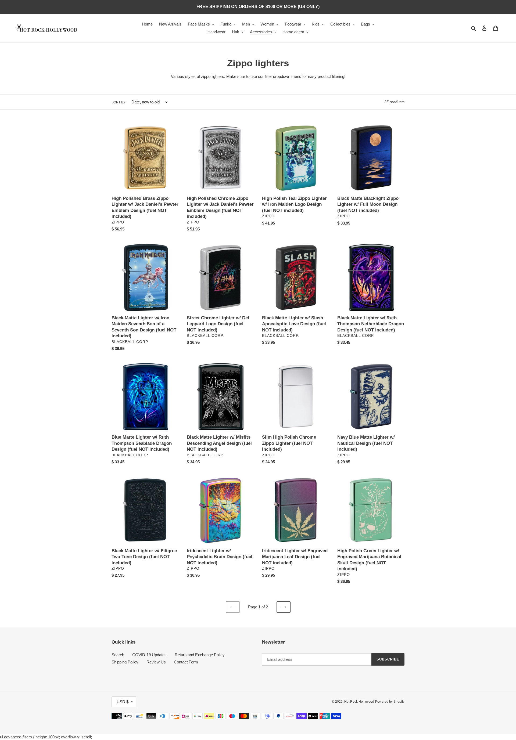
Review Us (156, 662)
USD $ (122, 701)
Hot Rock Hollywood (359, 701)
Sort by (119, 102)
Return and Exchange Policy (200, 654)
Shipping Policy (125, 662)
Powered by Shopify (389, 701)
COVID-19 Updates (149, 654)
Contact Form (186, 662)
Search (118, 654)
